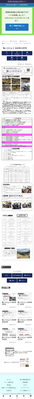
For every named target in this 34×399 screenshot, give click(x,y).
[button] (22, 58)
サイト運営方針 (9, 382)
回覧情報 (25, 382)
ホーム (9, 379)
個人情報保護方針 (25, 379)
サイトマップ (25, 388)
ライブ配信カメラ (25, 390)
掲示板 (9, 385)
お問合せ (9, 390)
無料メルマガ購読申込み (9, 388)
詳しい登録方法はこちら (17, 27)
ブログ (25, 385)
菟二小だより (7, 267)
